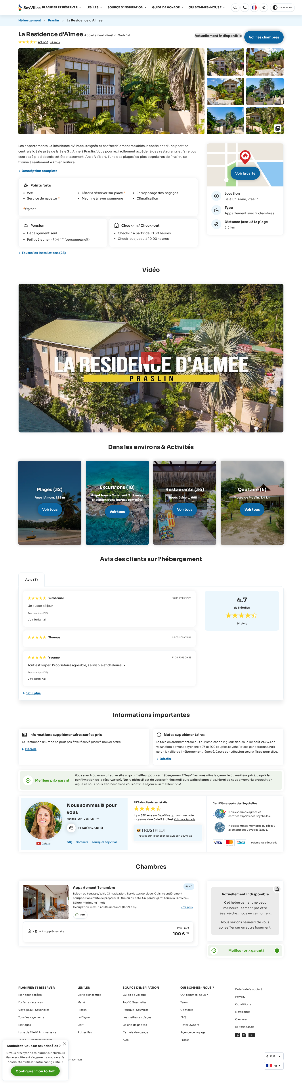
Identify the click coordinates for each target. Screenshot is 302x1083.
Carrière (241, 1019)
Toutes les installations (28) (44, 253)
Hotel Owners (189, 1024)
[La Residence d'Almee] (151, 358)
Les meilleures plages (137, 1017)
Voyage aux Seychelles (33, 1009)
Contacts (82, 842)
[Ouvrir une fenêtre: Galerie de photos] (111, 91)
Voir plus (33, 693)
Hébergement (29, 20)
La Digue (84, 1017)
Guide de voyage (166, 7)
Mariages (24, 1024)
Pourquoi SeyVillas (104, 842)
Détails (30, 749)
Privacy (240, 996)
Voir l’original (37, 619)
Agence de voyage (192, 1032)
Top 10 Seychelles (134, 1002)
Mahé (81, 1002)
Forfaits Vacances (30, 1002)
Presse (184, 1039)
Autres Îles (85, 1032)
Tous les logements (31, 1017)
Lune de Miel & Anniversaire (37, 1032)
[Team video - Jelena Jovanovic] (43, 820)
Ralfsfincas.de (244, 1026)
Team (184, 1002)
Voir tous (49, 509)
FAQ (69, 842)
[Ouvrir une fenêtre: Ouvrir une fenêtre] (245, 7)
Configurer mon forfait (35, 1071)
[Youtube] (251, 1035)
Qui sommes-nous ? (205, 7)
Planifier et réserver (60, 7)
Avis (242, 623)
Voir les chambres (264, 37)
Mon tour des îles (30, 994)
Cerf (81, 1024)
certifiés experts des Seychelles (249, 816)
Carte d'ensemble (89, 994)
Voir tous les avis (184, 819)
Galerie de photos (135, 1024)
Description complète (39, 171)
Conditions (243, 1004)
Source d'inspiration (125, 7)
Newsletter (242, 1011)
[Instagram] (244, 1035)
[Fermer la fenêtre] (64, 1043)
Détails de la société (248, 989)
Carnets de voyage (135, 1032)
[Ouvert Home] (29, 7)
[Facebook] (237, 1035)
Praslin (53, 20)
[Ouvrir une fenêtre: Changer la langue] (254, 7)
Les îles (92, 7)
